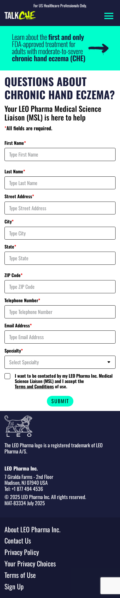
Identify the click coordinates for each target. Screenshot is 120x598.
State (10, 246)
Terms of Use (20, 575)
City (9, 221)
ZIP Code (13, 275)
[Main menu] (109, 16)
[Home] (20, 16)
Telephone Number (22, 300)
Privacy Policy (21, 552)
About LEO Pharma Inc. (32, 529)
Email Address (18, 325)
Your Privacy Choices (30, 563)
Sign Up (14, 586)
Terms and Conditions (34, 386)
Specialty (13, 350)
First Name (15, 143)
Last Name (14, 171)
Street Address (19, 196)
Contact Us (17, 540)
